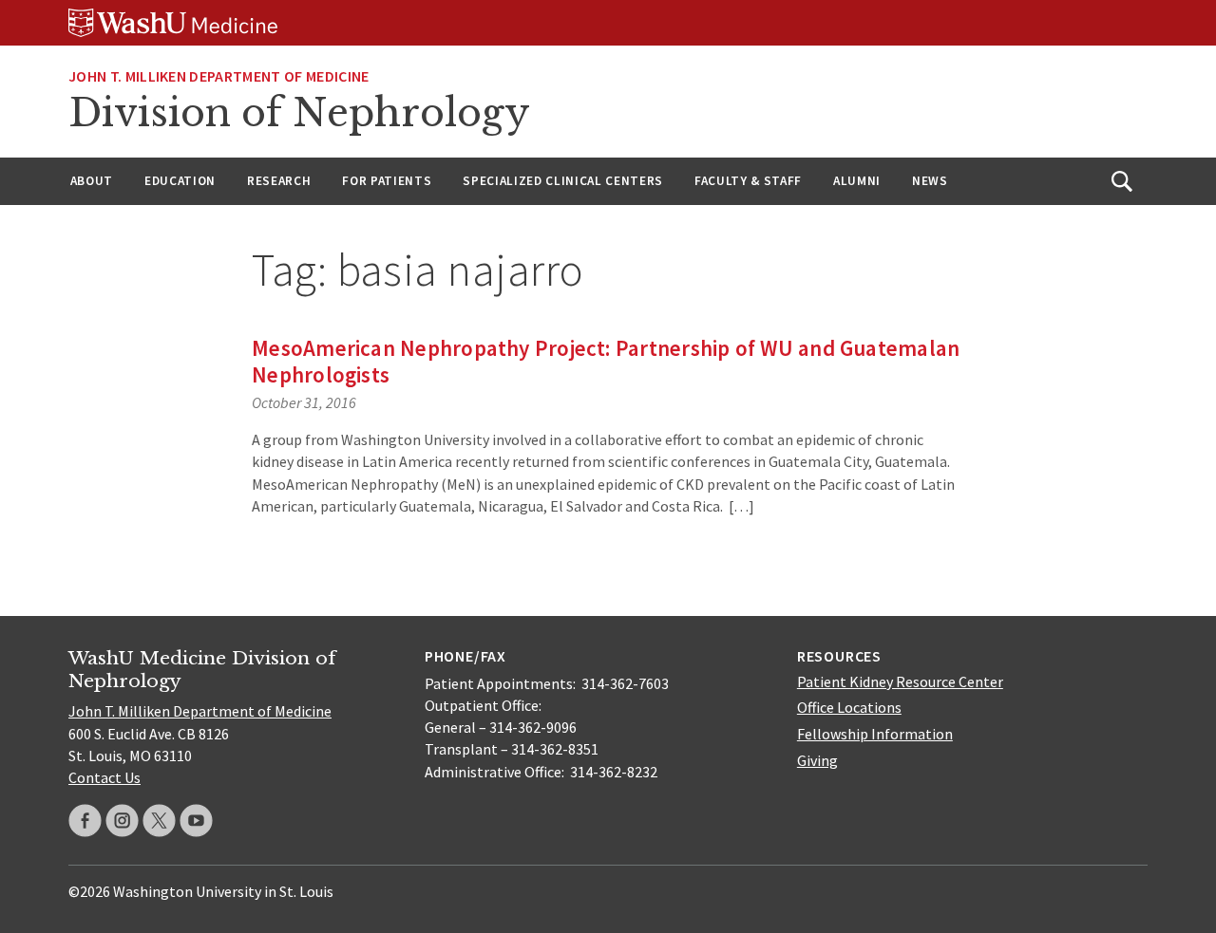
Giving (817, 760)
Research (279, 181)
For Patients (386, 181)
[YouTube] (196, 820)
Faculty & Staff (748, 181)
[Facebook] (85, 820)
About (91, 181)
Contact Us (104, 777)
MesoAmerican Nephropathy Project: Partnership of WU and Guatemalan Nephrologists (606, 361)
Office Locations (849, 707)
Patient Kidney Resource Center (900, 681)
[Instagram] (122, 820)
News (930, 181)
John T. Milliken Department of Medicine (218, 75)
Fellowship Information (875, 733)
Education (180, 181)
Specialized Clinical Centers (563, 181)
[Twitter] (159, 820)
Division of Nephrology (299, 113)
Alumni (857, 181)
